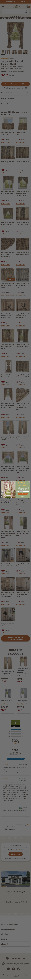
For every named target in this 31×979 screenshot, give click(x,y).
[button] (23, 494)
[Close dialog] (29, 481)
